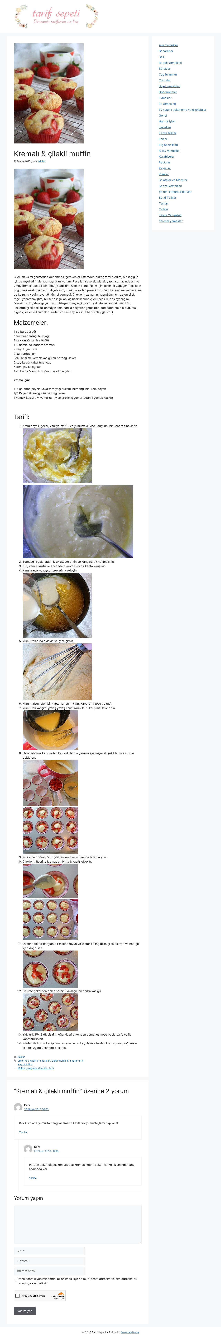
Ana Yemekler (168, 45)
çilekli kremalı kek (40, 1060)
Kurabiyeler (166, 156)
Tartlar (163, 203)
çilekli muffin (59, 1060)
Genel (163, 115)
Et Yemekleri (167, 104)
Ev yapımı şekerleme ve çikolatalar (182, 109)
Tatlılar (163, 209)
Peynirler (165, 168)
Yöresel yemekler (170, 221)
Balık (162, 57)
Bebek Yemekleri (170, 62)
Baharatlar (166, 51)
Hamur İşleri (167, 121)
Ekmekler (165, 98)
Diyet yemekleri (169, 86)
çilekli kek (23, 1060)
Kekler (21, 1056)
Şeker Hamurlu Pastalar (175, 191)
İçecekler (165, 127)
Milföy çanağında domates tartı (36, 1068)
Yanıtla (23, 1132)
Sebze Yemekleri (170, 186)
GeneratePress (130, 1332)
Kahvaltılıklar (167, 133)
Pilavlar (164, 174)
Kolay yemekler (169, 150)
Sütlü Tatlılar (167, 197)
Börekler (164, 68)
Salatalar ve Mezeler (173, 180)
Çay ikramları (168, 74)
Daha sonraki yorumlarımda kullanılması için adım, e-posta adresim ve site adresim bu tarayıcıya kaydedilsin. (77, 1281)
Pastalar (164, 162)
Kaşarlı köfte (25, 1064)
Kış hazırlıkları (168, 145)
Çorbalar (165, 80)
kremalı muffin (75, 1060)
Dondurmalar (168, 92)
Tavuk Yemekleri (170, 215)
